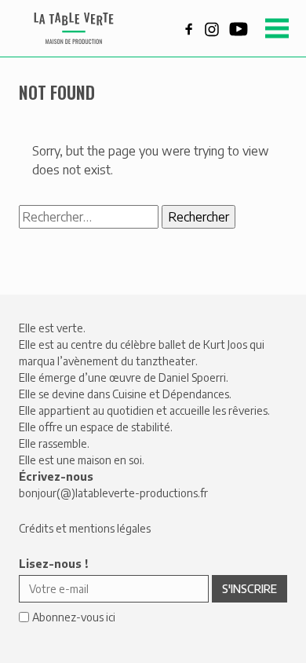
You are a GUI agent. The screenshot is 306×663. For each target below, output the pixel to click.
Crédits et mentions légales (85, 528)
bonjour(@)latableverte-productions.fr (113, 493)
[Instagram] (212, 27)
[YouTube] (238, 27)
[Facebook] (189, 27)
